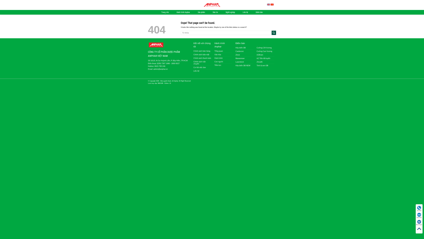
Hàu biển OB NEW (243, 65)
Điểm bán (259, 12)
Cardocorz (240, 51)
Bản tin (215, 12)
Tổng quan (218, 51)
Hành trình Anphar (183, 12)
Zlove (238, 55)
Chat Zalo (419, 217)
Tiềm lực (217, 65)
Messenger (419, 224)
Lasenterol (240, 62)
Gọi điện (419, 210)
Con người (218, 62)
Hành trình (218, 58)
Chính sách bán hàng (201, 51)
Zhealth (260, 62)
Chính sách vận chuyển (199, 63)
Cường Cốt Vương (264, 48)
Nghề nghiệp (230, 12)
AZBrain (260, 55)
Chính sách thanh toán (202, 58)
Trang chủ (165, 12)
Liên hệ (245, 12)
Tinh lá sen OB (262, 65)
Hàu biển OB (241, 48)
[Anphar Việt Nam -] (212, 5)
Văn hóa (217, 55)
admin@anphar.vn (160, 69)
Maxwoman (240, 58)
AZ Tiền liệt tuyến (263, 58)
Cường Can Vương (264, 51)
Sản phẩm (201, 12)
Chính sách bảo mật (201, 55)
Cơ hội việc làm (199, 67)
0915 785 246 (159, 66)
